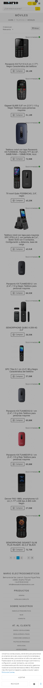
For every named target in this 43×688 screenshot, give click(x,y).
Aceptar (21, 678)
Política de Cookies (8, 672)
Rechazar (15, 684)
